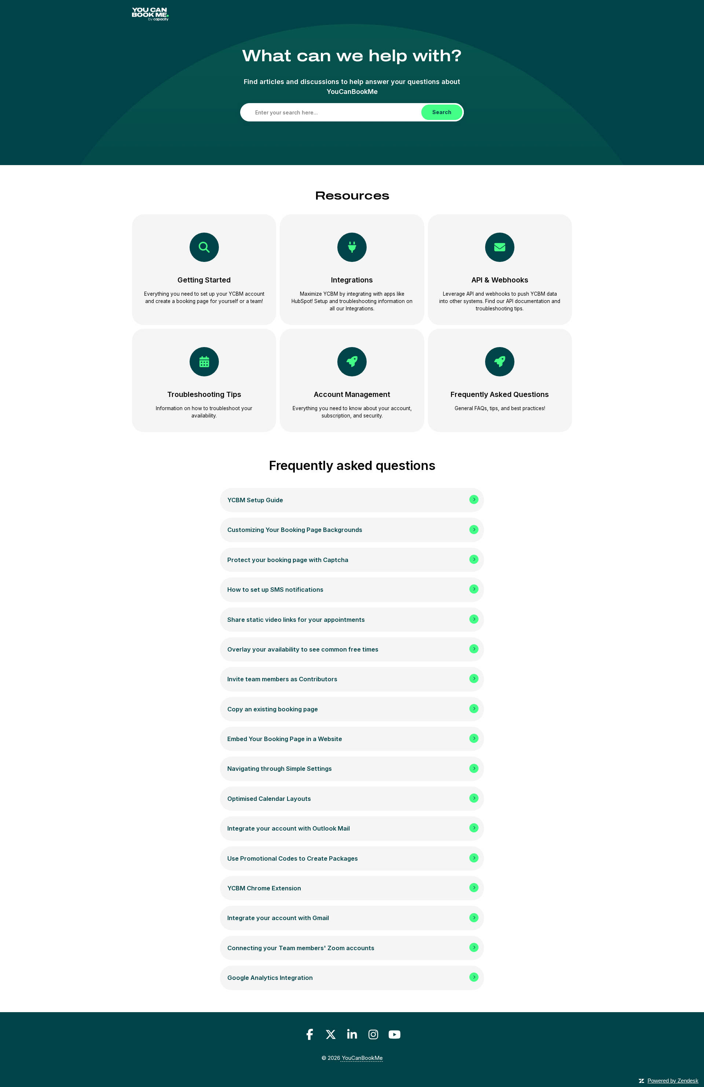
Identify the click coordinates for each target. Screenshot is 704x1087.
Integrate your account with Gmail (278, 918)
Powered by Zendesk (673, 1080)
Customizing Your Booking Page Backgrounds (294, 529)
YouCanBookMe (361, 1057)
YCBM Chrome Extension (264, 888)
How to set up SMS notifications (275, 589)
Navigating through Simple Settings (279, 768)
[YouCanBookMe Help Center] (150, 15)
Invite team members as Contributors (282, 679)
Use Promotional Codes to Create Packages (292, 858)
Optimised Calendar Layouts (269, 798)
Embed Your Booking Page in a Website (284, 739)
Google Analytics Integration (270, 977)
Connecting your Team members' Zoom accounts (300, 948)
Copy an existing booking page (272, 709)
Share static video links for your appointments (296, 619)
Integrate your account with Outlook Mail (288, 828)
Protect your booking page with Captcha (287, 559)
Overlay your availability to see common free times (302, 649)
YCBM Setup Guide (255, 500)
